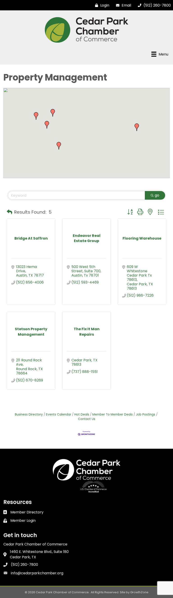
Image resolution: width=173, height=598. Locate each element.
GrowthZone (139, 592)
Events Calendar (58, 414)
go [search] (157, 195)
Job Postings (145, 414)
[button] (53, 112)
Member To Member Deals (112, 414)
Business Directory (29, 414)
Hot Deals (81, 414)
